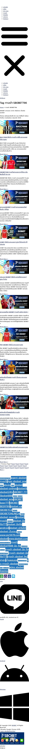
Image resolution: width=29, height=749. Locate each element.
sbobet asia (6, 499)
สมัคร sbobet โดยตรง (12, 569)
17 (26, 468)
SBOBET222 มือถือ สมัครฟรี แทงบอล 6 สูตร (14, 447)
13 (7, 468)
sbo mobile (19, 532)
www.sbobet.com (18, 538)
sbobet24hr (6, 492)
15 (17, 468)
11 (25, 466)
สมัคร (4, 9)
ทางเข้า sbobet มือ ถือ (17, 549)
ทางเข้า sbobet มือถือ (4, 553)
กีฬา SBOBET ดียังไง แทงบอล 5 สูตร (11, 345)
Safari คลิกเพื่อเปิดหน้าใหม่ (7, 731)
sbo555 (12, 485)
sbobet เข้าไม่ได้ (17, 528)
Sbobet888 (6, 495)
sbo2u (7, 485)
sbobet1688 (20, 496)
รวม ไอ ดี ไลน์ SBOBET (22, 560)
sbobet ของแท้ (8, 517)
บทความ (5, 17)
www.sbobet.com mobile (5, 542)
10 (20, 466)
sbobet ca (16, 506)
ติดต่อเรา (5, 19)
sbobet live (15, 510)
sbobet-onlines (8, 488)
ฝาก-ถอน (5, 11)
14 (12, 468)
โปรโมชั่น (5, 15)
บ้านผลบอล (11, 560)
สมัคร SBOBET (6, 567)
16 (21, 468)
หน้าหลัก (5, 7)
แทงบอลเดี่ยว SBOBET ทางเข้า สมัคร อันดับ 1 (14, 312)
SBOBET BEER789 (9, 504)
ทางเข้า (5, 13)
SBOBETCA (6, 510)
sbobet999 (15, 496)
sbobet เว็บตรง (8, 531)
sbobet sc (22, 514)
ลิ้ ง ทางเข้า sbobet (14, 561)
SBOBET (14, 725)
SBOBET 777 (20, 492)
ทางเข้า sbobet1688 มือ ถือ (10, 544)
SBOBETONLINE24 (10, 513)
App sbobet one (16, 481)
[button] (14, 51)
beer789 (1, 485)
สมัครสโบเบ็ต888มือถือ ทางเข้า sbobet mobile (10, 413)
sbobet (19, 485)
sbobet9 (22, 488)
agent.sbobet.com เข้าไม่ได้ (5, 478)
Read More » (4, 154)
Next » (2, 470)
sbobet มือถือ (10, 521)
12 (2, 468)
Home (2, 107)
